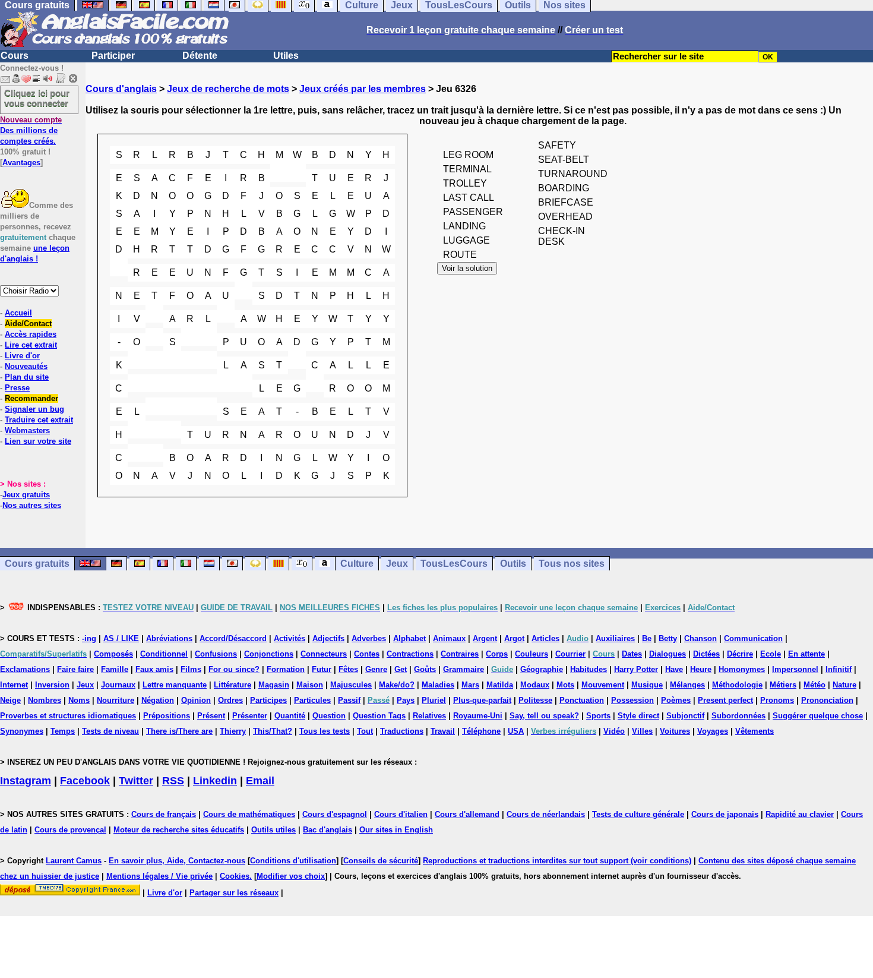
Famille (114, 669)
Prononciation (827, 700)
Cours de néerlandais (546, 814)
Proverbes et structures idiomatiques (68, 715)
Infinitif (838, 669)
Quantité (289, 715)
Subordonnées (738, 715)
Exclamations (25, 669)
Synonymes (21, 731)
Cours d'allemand (467, 814)
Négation (157, 700)
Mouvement (602, 684)
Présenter (249, 715)
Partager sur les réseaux (234, 892)
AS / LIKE (121, 638)
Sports (598, 715)
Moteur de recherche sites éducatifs (178, 829)
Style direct (638, 715)
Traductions (401, 731)
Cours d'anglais (121, 89)
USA (516, 731)
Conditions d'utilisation (293, 860)
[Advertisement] (479, 598)
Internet (14, 684)
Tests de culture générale (638, 814)
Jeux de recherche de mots (228, 89)
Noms (79, 700)
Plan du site (27, 377)
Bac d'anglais (327, 829)
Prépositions (166, 715)
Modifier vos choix (291, 876)
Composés (113, 653)
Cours (15, 56)
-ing (89, 638)
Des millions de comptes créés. (31, 130)
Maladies (438, 684)
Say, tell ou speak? (544, 715)
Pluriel (434, 700)
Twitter (136, 781)
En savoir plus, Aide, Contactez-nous (177, 860)
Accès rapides (30, 334)
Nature (844, 684)
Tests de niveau (110, 731)
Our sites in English (396, 829)
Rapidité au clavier (800, 814)
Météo (814, 684)
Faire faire (75, 669)
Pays (406, 700)
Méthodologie (737, 684)
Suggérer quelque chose (818, 715)
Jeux (85, 684)
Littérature (232, 684)
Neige (10, 700)
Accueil (18, 312)
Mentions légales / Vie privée (159, 876)
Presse (17, 387)
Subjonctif (685, 715)
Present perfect (725, 700)
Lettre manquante (175, 684)
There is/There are (179, 731)
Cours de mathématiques (249, 814)
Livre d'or (22, 355)
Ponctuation (581, 700)
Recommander (31, 398)
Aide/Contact (28, 323)
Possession (632, 700)
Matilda (499, 684)
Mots (565, 684)
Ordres (230, 700)
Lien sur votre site (38, 441)
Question (329, 715)
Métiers (783, 684)
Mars (470, 684)
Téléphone (481, 731)
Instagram (25, 781)
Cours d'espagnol (334, 814)
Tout (365, 731)
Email (260, 781)
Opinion (196, 700)
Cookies (234, 876)
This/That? (272, 731)
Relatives (429, 715)
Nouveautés (26, 366)
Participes (268, 700)
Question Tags (379, 715)
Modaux (534, 684)
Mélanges (687, 684)
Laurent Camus (74, 860)
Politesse (535, 700)
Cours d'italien (401, 814)
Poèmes (676, 700)
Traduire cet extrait (39, 419)
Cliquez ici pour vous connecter (36, 98)
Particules (312, 700)
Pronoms (777, 700)
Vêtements (754, 731)
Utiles (286, 56)
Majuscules (351, 684)
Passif (349, 700)
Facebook (85, 781)
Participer (113, 56)
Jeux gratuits (26, 494)
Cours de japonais (724, 814)
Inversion (52, 684)
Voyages (712, 731)
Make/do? (397, 684)
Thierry (233, 731)
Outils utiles (273, 829)
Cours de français (163, 814)
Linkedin (215, 781)
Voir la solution (467, 268)
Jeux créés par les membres (362, 89)
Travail (443, 731)
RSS (173, 781)
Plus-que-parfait (482, 700)
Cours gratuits (37, 564)
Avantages (21, 162)
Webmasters (27, 430)
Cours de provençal (70, 829)
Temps (62, 731)
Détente (199, 56)
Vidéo (614, 731)
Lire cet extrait (31, 344)
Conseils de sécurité (380, 860)
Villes (642, 731)
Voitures (675, 731)
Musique (647, 684)
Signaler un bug (34, 409)
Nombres (44, 700)
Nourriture (115, 700)
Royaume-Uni (477, 715)
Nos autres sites (31, 505)
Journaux (118, 684)
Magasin (273, 684)
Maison (309, 684)
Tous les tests (324, 731)
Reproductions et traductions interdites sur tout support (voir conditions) (557, 860)
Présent (211, 715)
